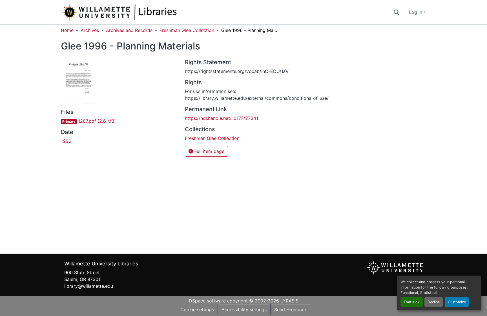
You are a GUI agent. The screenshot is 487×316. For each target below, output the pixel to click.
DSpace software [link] (207, 301)
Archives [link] (90, 30)
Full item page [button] (208, 151)
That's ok (412, 302)
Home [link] (67, 30)
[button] (137, 12)
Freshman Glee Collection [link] (187, 30)
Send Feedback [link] (290, 309)
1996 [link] (66, 141)
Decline (434, 302)
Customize (457, 302)
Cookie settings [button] (197, 309)
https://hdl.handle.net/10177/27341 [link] (221, 118)
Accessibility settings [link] (244, 309)
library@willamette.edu (88, 286)
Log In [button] (416, 12)
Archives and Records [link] (129, 30)
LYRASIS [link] (289, 301)
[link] (119, 121)
